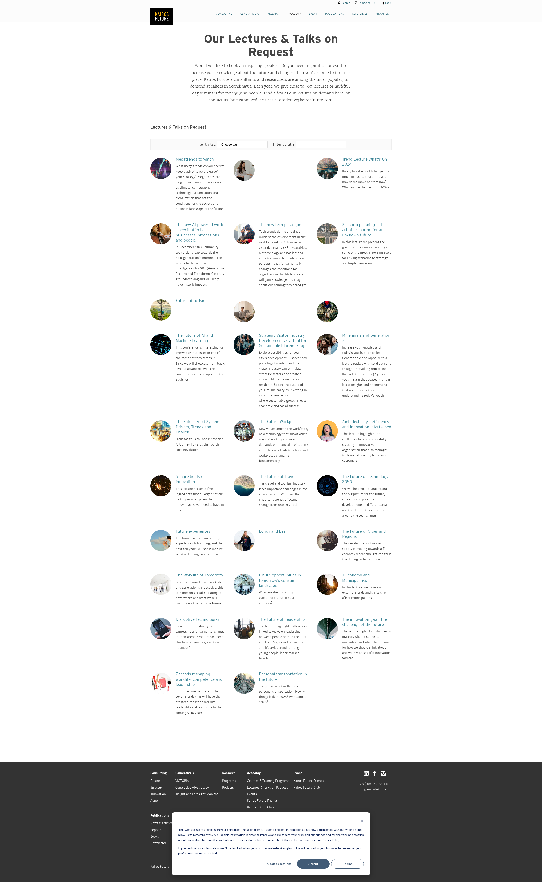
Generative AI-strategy (192, 787)
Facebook (374, 773)
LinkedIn (366, 773)
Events (252, 794)
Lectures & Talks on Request (267, 787)
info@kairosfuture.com (374, 789)
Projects (228, 787)
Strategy (156, 787)
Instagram (383, 773)
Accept (313, 863)
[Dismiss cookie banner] (362, 821)
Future (155, 781)
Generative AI (185, 773)
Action (155, 801)
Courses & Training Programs (268, 781)
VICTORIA (182, 781)
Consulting (158, 773)
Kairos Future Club (260, 807)
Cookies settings (279, 863)
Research (228, 773)
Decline (348, 863)
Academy (254, 773)
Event (297, 773)
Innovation (158, 794)
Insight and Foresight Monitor (196, 794)
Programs (229, 781)
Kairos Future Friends (262, 801)
